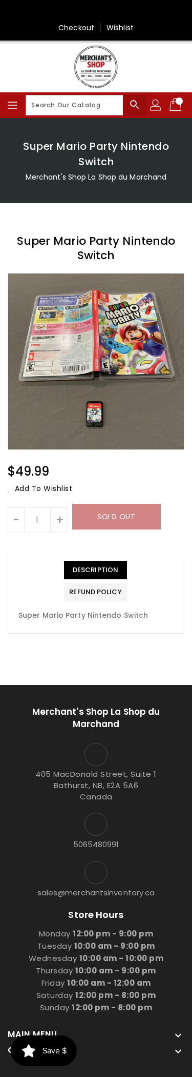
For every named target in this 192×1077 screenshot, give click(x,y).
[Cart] (176, 105)
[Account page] (156, 105)
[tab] (95, 570)
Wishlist (120, 28)
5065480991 (96, 844)
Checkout (76, 28)
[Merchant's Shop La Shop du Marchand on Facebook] (96, 11)
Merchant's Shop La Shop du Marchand (96, 177)
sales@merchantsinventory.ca (96, 892)
